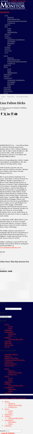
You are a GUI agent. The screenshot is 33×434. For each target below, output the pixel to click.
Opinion (7, 337)
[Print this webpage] (15, 115)
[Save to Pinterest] (12, 114)
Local (10, 326)
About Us (8, 356)
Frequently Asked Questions (14, 360)
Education (12, 334)
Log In (7, 347)
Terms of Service (11, 364)
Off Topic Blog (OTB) (15, 339)
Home (7, 369)
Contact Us (9, 362)
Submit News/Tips (11, 358)
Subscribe (8, 343)
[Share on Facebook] (1, 115)
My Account (9, 345)
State (10, 328)
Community (9, 332)
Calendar (8, 341)
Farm (10, 336)
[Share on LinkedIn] (8, 115)
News (7, 324)
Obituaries (5, 108)
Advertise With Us (11, 354)
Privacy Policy (9, 365)
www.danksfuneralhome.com (10, 247)
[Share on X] (4, 115)
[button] (7, 433)
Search (2, 309)
